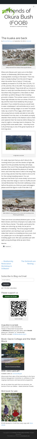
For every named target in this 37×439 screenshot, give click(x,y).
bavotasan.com (25, 436)
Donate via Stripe (11, 296)
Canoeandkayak (17, 373)
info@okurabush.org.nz (19, 334)
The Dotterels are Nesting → (28, 262)
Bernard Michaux (7, 41)
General (28, 41)
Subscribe (6, 284)
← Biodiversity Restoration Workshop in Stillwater (7, 265)
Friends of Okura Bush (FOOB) (18, 17)
